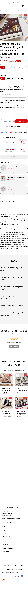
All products (8, 11)
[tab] (10, 38)
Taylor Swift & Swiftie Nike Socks (15, 177)
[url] (18, 569)
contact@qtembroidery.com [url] (13, 518)
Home (1, 11)
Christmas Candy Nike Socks (14, 187)
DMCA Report (19, 572)
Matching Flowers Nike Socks (14, 166)
